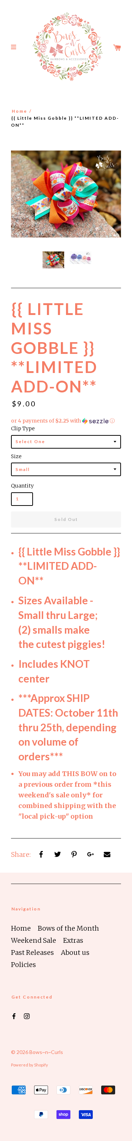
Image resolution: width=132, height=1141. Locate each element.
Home (19, 111)
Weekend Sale (33, 940)
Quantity (22, 485)
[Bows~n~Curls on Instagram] (27, 1015)
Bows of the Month (68, 928)
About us (75, 952)
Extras (73, 940)
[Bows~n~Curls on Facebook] (14, 1015)
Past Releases (32, 952)
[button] (66, 420)
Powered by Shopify (29, 1064)
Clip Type (23, 428)
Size (16, 456)
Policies (23, 964)
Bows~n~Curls (46, 1052)
